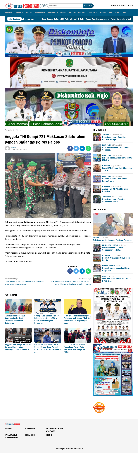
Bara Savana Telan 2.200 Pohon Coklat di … (115, 148)
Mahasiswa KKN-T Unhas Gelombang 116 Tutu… (112, 248)
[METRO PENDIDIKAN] (26, 5)
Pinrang (96, 238)
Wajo (104, 276)
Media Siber (30, 435)
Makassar (106, 166)
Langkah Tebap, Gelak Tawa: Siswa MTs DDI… (117, 159)
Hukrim (105, 266)
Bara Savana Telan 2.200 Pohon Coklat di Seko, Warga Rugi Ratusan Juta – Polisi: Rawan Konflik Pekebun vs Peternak (65, 19)
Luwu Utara (106, 145)
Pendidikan (106, 245)
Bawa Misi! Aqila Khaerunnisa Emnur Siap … (114, 179)
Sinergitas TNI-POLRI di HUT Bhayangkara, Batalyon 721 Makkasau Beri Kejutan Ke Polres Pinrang (71, 281)
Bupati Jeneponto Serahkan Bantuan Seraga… (114, 138)
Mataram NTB (107, 255)
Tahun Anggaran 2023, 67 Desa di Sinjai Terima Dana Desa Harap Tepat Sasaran (25, 281)
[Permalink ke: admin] (7, 148)
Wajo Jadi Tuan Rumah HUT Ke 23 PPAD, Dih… (116, 279)
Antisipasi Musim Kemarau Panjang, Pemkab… (112, 240)
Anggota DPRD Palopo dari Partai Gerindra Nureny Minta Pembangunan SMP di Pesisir (18, 347)
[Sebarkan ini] (70, 148)
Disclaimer (30, 428)
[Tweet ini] (76, 148)
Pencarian (88, 5)
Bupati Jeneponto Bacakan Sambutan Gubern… (113, 200)
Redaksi (8, 428)
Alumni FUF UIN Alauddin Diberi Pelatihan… (115, 190)
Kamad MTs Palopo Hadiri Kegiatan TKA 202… (117, 169)
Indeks (49, 435)
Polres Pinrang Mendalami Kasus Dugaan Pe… (116, 269)
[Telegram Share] (82, 148)
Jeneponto (106, 135)
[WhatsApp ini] (88, 148)
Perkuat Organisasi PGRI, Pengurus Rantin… (117, 259)
